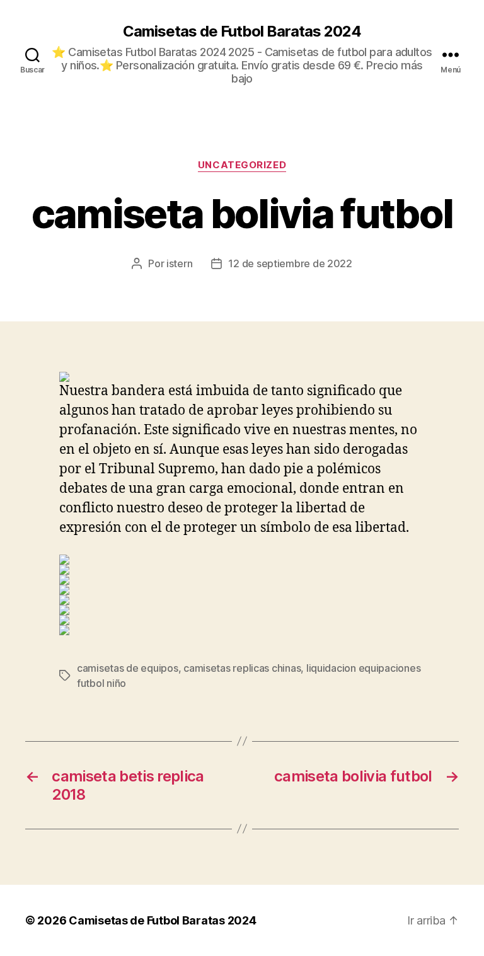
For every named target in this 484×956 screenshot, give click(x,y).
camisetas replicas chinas (242, 668)
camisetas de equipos (127, 668)
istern (179, 263)
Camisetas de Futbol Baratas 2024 (242, 31)
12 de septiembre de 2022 (290, 263)
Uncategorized (242, 165)
